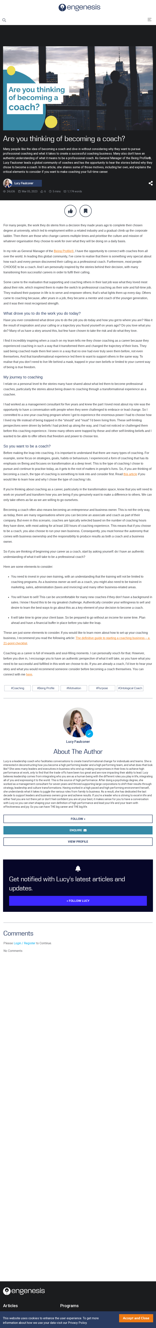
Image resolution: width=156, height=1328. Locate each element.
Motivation (74, 688)
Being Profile (46, 688)
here (29, 674)
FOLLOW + (78, 818)
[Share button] (150, 183)
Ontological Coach (131, 688)
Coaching (18, 688)
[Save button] (86, 211)
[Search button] (4, 20)
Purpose (103, 688)
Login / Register (24, 943)
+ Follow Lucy (78, 900)
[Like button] (70, 211)
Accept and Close (136, 1318)
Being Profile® (64, 251)
